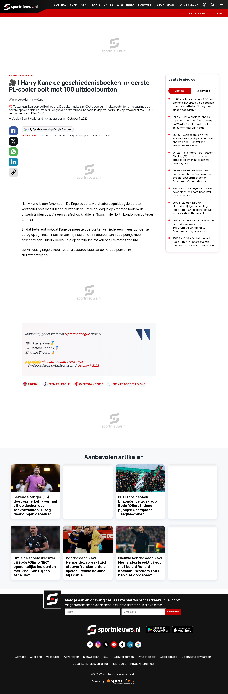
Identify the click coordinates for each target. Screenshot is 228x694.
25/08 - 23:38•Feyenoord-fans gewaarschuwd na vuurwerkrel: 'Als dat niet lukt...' (192, 191)
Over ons (36, 657)
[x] (13, 141)
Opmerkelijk (189, 4)
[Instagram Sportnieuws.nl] (98, 644)
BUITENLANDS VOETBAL (22, 75)
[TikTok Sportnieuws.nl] (122, 644)
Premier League (59, 384)
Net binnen (197, 13)
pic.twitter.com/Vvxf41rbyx (62, 361)
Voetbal (60, 4)
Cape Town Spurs (91, 384)
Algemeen (203, 90)
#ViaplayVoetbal (128, 110)
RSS (105, 657)
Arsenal (33, 384)
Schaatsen (78, 4)
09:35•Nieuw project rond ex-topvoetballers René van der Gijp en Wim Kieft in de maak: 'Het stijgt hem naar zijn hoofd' (193, 122)
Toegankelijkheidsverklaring (89, 664)
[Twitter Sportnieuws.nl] (106, 644)
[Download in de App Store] (182, 630)
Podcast (218, 13)
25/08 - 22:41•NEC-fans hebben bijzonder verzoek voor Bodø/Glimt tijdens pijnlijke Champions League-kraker (193, 226)
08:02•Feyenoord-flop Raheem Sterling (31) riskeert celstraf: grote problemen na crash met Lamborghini (193, 158)
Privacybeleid (147, 657)
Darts (108, 4)
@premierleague (77, 334)
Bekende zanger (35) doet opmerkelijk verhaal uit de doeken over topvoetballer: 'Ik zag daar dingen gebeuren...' (35, 505)
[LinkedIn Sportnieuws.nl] (130, 644)
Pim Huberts (29, 135)
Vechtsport (166, 4)
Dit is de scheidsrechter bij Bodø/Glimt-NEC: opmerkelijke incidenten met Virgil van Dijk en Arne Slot (35, 567)
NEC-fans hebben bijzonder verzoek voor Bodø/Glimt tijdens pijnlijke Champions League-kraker (138, 505)
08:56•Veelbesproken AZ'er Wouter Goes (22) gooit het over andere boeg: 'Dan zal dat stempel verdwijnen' (193, 140)
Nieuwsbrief (91, 657)
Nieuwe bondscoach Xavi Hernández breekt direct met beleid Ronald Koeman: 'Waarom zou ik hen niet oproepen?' (140, 567)
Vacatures (53, 657)
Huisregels (119, 664)
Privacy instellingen (142, 664)
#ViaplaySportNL (105, 110)
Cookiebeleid (168, 657)
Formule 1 (145, 4)
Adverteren (71, 657)
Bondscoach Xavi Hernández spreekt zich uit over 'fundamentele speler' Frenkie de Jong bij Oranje (86, 567)
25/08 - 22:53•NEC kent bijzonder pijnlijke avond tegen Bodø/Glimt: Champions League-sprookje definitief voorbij (193, 208)
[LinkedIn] (13, 162)
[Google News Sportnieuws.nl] (138, 644)
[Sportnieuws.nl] (21, 7)
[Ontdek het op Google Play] (158, 630)
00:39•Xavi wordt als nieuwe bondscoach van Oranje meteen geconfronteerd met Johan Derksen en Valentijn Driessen (193, 176)
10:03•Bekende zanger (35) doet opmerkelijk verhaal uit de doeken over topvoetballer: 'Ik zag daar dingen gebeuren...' (194, 104)
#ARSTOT (146, 110)
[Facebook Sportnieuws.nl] (90, 644)
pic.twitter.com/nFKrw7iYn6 (26, 113)
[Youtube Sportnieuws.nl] (114, 644)
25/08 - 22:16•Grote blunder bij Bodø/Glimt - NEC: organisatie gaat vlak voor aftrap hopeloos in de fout (193, 243)
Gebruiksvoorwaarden (196, 657)
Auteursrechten (123, 657)
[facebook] (13, 130)
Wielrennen (126, 4)
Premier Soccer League (129, 384)
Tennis (95, 4)
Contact (20, 657)
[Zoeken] (212, 4)
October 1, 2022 (77, 118)
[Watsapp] (13, 151)
